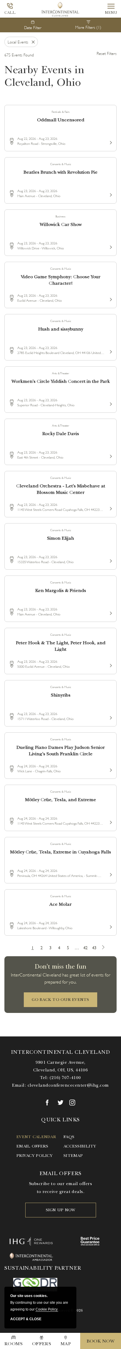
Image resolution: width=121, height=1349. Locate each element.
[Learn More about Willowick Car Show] (110, 246)
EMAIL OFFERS (60, 1173)
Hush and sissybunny (60, 329)
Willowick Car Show (61, 224)
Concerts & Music (60, 164)
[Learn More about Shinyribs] (110, 717)
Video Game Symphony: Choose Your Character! (60, 279)
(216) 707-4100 (65, 1077)
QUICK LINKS (60, 1119)
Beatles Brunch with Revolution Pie (60, 172)
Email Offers (32, 1146)
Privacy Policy (34, 1155)
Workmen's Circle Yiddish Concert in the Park (60, 381)
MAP (65, 1344)
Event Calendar (36, 1136)
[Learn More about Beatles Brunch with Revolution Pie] (110, 194)
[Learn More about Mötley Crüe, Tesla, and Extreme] (110, 821)
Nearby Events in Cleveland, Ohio (44, 76)
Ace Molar (60, 904)
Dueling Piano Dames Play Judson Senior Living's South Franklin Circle (60, 750)
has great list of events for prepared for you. (60, 977)
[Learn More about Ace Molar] (110, 926)
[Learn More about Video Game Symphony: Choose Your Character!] (110, 298)
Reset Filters (107, 53)
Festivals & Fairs (61, 111)
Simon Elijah (60, 538)
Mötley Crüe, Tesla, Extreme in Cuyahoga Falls (60, 852)
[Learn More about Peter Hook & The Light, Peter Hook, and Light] (110, 664)
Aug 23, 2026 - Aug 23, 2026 (37, 190)
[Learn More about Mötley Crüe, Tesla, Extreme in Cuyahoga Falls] (110, 874)
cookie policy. (47, 1309)
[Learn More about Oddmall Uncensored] (110, 141)
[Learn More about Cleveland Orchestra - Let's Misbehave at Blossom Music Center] (110, 507)
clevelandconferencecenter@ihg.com (68, 1085)
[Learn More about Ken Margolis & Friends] (110, 612)
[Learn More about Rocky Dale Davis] (110, 455)
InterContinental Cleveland (60, 1052)
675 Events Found (19, 54)
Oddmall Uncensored (60, 120)
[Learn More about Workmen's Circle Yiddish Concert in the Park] (110, 403)
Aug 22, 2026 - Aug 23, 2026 (37, 138)
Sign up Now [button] (60, 1209)
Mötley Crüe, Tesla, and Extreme (60, 800)
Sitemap (73, 1155)
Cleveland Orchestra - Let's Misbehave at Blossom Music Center (60, 488)
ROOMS (13, 1344)
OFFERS (41, 1344)
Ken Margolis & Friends (60, 590)
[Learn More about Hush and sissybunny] (110, 351)
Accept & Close (25, 1319)
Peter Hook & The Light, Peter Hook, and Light (60, 645)
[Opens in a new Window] (49, 1102)
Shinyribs (60, 695)
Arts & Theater (60, 373)
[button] (60, 999)
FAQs (68, 1136)
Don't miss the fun (60, 966)
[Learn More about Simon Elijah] (110, 560)
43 (94, 947)
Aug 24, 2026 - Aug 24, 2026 (37, 765)
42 (85, 947)
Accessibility (79, 1146)
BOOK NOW (101, 1341)
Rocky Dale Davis (60, 434)
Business (60, 216)
